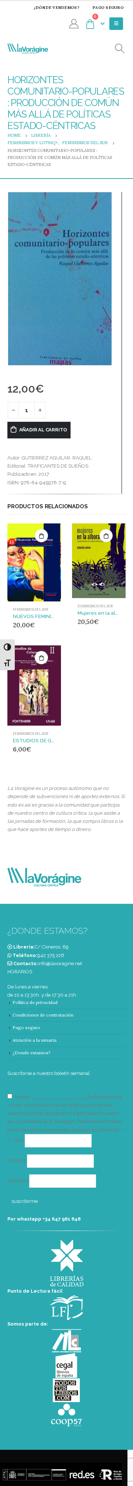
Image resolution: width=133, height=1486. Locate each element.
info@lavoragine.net (60, 963)
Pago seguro (108, 7)
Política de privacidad (35, 1002)
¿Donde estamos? (32, 1052)
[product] (34, 562)
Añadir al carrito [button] (41, 535)
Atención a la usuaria (35, 1040)
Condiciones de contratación (43, 1015)
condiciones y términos (58, 1097)
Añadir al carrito (43, 429)
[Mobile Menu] (116, 23)
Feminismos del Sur (30, 609)
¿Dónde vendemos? (56, 7)
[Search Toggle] (120, 48)
